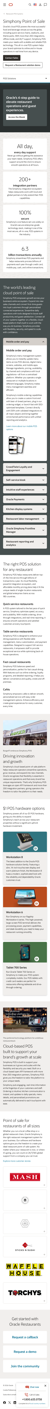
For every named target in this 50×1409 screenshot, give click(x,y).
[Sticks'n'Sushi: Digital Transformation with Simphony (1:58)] (25, 1246)
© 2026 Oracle (8, 1385)
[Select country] (35, 4)
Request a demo (25, 1352)
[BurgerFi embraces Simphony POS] (25, 732)
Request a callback (25, 1337)
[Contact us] (45, 4)
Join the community (25, 1366)
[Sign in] (40, 4)
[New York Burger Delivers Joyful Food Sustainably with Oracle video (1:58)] (25, 1200)
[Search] (30, 4)
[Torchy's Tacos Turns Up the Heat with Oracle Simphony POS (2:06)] (25, 1293)
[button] (4, 4)
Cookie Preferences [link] (9, 1390)
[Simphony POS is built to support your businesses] (25, 1020)
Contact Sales (11, 57)
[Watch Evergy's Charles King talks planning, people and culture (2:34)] (25, 1177)
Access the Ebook (16, 117)
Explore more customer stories (17, 1161)
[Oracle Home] (10, 5)
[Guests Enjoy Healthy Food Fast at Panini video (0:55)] (25, 1223)
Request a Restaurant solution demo (22, 65)
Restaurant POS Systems (14, 14)
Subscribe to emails (10, 1394)
